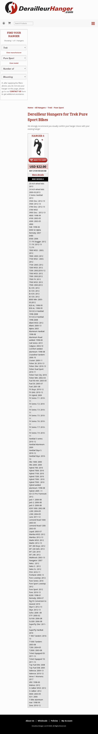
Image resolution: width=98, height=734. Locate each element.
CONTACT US (15, 91)
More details (38, 175)
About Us (30, 721)
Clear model (14, 63)
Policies (54, 721)
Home (30, 107)
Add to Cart (40, 160)
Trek (50, 107)
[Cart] (9, 23)
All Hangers (40, 107)
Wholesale (42, 721)
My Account (4, 23)
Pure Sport (59, 107)
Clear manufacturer (13, 53)
